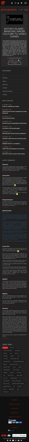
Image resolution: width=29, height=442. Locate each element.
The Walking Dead (7, 350)
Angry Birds (19, 375)
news (4, 81)
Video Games (6, 380)
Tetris (14, 367)
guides (5, 94)
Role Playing (6, 383)
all (4, 74)
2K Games (12, 347)
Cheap (4, 389)
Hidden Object (6, 369)
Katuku (20, 9)
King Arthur (11, 375)
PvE (4, 375)
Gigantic (12, 372)
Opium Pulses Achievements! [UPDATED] (14, 123)
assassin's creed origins (18, 383)
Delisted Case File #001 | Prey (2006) (13, 153)
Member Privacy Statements (11, 143)
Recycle (16, 353)
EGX (14, 386)
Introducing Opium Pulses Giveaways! (14, 133)
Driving (20, 367)
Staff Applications (8, 118)
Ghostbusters (6, 361)
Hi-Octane (19, 372)
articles (5, 84)
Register (20, 386)
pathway (5, 358)
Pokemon (5, 356)
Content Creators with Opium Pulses (14, 138)
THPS (18, 356)
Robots (5, 364)
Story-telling (16, 369)
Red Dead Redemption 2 (18, 361)
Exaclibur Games (14, 364)
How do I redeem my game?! (10, 106)
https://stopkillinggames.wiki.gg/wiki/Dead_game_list (14, 241)
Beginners (11, 389)
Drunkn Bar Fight (14, 358)
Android (5, 372)
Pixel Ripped (18, 350)
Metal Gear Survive (16, 380)
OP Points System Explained (11, 128)
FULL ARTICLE (14, 63)
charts (5, 88)
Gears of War (6, 367)
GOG (11, 353)
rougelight (6, 391)
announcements (8, 91)
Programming (13, 378)
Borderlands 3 (7, 386)
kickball (5, 353)
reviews (5, 78)
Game (18, 389)
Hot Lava (5, 378)
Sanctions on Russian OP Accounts (13, 148)
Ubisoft (12, 356)
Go (22, 358)
